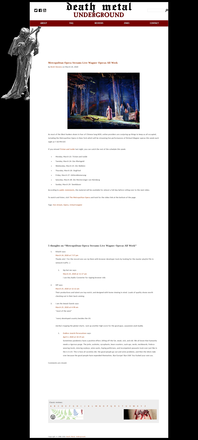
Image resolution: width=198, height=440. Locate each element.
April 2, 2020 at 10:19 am (73, 337)
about (43, 23)
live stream (57, 205)
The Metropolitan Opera (80, 198)
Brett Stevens (56, 67)
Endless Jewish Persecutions (75, 333)
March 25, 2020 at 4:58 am (67, 307)
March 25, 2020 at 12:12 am (67, 289)
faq (71, 23)
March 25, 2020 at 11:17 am (75, 274)
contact (154, 23)
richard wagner (76, 205)
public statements (66, 190)
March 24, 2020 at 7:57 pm (67, 255)
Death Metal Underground (75, 436)
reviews (99, 23)
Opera (66, 205)
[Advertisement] (103, 44)
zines (126, 23)
